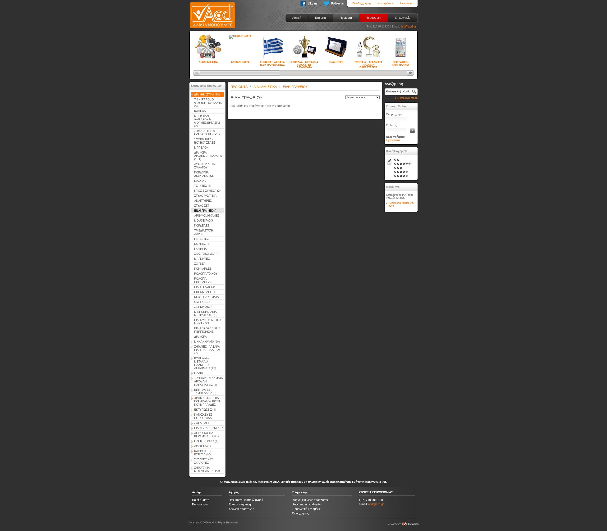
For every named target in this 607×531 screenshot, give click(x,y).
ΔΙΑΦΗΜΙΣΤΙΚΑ (208, 62)
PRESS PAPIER (204, 292)
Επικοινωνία (200, 504)
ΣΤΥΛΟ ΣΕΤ (201, 205)
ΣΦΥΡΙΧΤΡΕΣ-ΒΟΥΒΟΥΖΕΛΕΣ (204, 141)
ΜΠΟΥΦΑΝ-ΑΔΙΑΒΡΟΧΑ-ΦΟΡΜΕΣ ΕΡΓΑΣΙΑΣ (207, 121)
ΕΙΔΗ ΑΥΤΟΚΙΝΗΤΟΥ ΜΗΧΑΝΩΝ (207, 321)
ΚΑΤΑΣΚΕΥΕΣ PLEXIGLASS (203, 416)
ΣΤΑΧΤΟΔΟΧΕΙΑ (206, 253)
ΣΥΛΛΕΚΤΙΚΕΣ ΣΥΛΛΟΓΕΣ (203, 461)
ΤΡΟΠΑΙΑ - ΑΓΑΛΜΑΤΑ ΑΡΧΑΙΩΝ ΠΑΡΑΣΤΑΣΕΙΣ (368, 62)
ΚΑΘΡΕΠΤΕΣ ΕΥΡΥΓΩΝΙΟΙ (202, 452)
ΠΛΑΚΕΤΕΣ (336, 62)
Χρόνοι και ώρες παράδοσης (310, 500)
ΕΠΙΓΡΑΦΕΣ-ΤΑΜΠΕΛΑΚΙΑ (400, 62)
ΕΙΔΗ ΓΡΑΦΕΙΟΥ (205, 210)
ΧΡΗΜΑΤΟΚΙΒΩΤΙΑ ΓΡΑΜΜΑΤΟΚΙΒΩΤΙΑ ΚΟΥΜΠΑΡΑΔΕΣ (207, 401)
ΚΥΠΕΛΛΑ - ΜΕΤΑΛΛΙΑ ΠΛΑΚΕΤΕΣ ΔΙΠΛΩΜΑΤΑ (304, 62)
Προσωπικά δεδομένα (306, 509)
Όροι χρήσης (300, 513)
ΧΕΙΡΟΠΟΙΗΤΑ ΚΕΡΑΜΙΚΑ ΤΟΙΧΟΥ (206, 434)
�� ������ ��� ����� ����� (402, 167)
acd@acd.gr (408, 26)
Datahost (412, 523)
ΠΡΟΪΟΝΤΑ (239, 87)
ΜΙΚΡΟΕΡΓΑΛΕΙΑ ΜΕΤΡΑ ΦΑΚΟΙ (205, 313)
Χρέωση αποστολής (241, 509)
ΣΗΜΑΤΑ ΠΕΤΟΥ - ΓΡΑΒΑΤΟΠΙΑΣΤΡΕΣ (207, 132)
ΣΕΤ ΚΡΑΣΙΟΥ (203, 307)
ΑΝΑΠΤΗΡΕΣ (203, 200)
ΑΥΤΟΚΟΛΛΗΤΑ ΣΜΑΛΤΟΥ (204, 166)
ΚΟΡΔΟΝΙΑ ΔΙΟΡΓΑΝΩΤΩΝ (204, 174)
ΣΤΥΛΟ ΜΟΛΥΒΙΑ (205, 195)
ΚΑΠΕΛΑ (200, 111)
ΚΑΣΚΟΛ (200, 180)
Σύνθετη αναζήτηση (406, 97)
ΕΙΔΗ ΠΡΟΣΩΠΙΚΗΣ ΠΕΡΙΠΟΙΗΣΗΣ (207, 330)
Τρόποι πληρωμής (240, 504)
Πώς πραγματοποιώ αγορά (246, 500)
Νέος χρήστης (385, 3)
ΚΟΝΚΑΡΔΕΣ (202, 268)
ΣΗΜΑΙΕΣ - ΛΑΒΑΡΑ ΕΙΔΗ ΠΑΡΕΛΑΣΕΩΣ (272, 62)
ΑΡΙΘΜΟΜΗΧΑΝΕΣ (206, 215)
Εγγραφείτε (393, 140)
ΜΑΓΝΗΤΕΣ (202, 258)
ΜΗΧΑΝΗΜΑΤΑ (240, 62)
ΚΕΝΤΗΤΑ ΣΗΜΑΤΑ (206, 297)
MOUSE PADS (203, 220)
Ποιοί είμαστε (200, 500)
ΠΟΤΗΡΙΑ (200, 248)
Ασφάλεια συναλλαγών (306, 504)
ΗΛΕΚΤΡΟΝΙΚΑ (206, 441)
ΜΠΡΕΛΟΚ (201, 147)
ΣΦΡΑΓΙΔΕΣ (202, 423)
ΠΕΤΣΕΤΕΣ (201, 239)
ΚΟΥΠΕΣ (202, 243)
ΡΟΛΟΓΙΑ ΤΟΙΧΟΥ (205, 273)
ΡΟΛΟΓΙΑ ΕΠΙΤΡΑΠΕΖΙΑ (203, 280)
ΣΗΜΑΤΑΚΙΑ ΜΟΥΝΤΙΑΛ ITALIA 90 (207, 469)
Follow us (337, 3)
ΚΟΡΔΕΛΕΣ (201, 225)
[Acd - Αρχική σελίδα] (212, 28)
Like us (312, 3)
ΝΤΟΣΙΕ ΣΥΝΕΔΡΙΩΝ (207, 190)
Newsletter (406, 3)
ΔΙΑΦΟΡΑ (200, 336)
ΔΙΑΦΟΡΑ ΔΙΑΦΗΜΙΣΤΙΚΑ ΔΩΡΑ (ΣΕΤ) (208, 156)
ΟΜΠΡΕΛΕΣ (202, 302)
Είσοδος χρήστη (361, 3)
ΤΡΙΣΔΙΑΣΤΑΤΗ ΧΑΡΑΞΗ (203, 232)
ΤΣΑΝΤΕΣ (202, 185)
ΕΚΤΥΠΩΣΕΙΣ (205, 409)
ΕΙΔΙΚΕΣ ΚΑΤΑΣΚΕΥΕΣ (208, 428)
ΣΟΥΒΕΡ (200, 263)
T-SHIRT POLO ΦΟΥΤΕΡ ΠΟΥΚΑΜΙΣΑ (208, 103)
